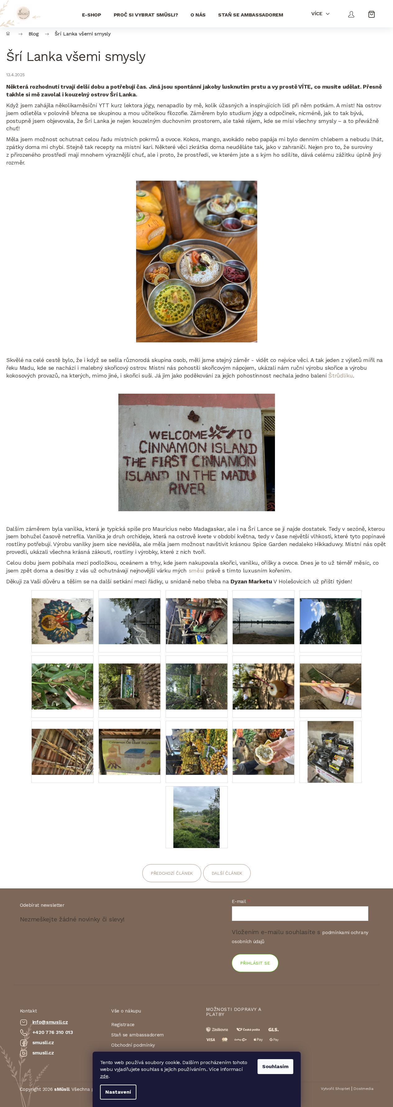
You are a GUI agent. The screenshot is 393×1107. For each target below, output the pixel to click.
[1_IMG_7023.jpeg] (196, 678)
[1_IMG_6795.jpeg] (196, 816)
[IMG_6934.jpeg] (129, 743)
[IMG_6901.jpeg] (331, 751)
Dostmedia (363, 1088)
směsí (196, 570)
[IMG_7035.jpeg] (62, 678)
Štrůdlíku (340, 375)
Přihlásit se (255, 963)
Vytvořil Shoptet (335, 1088)
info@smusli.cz (50, 1022)
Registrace (123, 1024)
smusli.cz (43, 1042)
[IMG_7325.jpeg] (129, 613)
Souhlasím (275, 1066)
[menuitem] (91, 13)
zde (104, 1076)
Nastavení (118, 1092)
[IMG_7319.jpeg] (62, 613)
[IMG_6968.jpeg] (263, 678)
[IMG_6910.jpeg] (196, 743)
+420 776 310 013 (52, 1032)
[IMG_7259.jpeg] (263, 613)
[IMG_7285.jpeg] (196, 613)
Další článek (227, 873)
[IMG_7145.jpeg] (330, 613)
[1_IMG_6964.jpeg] (330, 678)
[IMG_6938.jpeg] (62, 743)
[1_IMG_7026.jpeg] (129, 678)
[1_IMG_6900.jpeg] (263, 743)
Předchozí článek (172, 873)
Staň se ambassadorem (137, 1035)
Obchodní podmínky (133, 1045)
